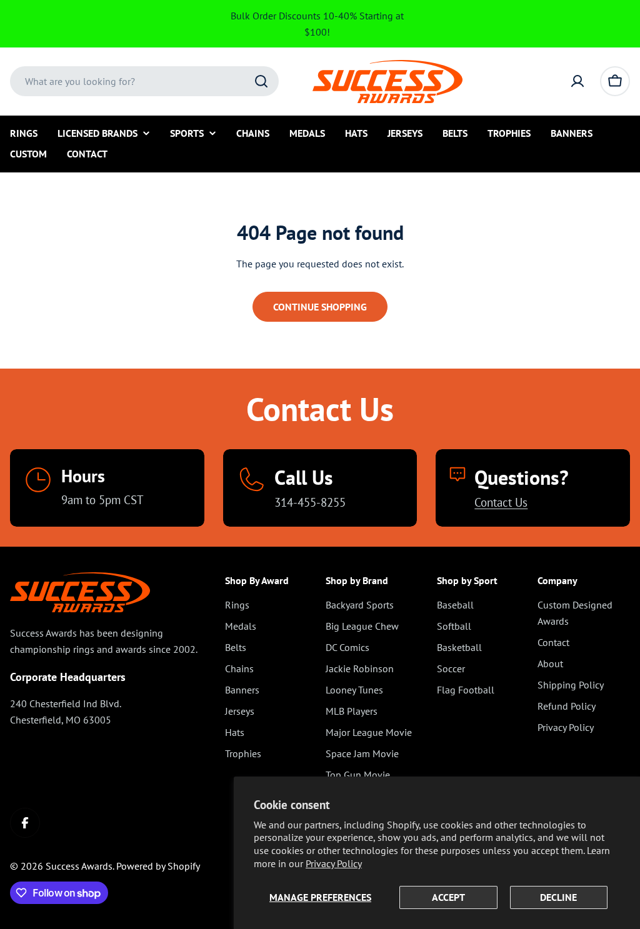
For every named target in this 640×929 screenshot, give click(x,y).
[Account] (577, 81)
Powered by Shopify (158, 866)
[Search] (261, 81)
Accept (448, 897)
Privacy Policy (334, 863)
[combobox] (144, 81)
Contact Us (501, 502)
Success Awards (79, 866)
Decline (558, 897)
